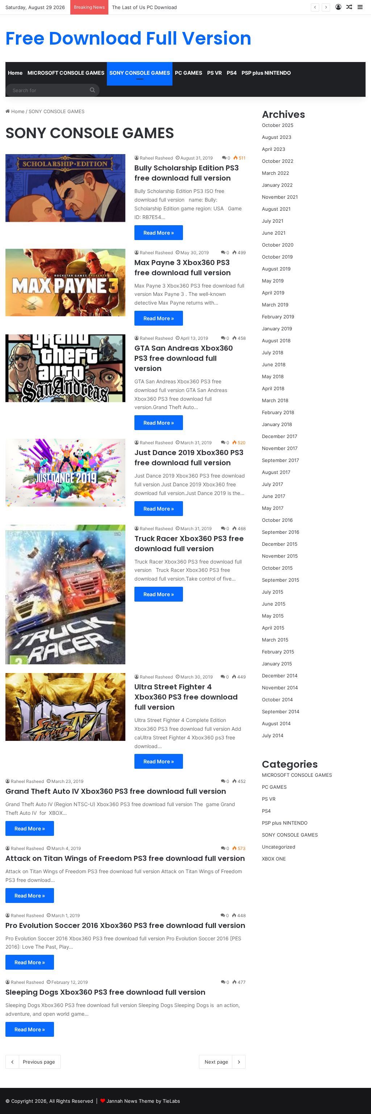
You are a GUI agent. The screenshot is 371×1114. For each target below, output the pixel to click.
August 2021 (276, 209)
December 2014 (279, 675)
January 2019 (277, 328)
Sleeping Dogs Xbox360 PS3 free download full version (105, 992)
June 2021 (273, 233)
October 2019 (277, 257)
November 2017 (279, 448)
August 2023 (276, 137)
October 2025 (277, 125)
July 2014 (272, 735)
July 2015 (272, 592)
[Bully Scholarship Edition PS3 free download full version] (65, 188)
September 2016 (280, 532)
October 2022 (277, 161)
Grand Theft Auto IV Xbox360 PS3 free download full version (115, 791)
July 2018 (272, 352)
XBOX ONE (274, 859)
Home (15, 73)
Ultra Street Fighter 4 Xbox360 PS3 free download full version (186, 697)
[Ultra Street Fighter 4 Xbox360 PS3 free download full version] (65, 707)
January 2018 (277, 424)
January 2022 (277, 185)
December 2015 (279, 544)
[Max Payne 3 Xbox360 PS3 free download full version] (65, 283)
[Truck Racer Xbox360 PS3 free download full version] (65, 595)
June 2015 (273, 604)
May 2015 (273, 616)
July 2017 (272, 484)
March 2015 (275, 640)
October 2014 (277, 699)
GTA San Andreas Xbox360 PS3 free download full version (183, 358)
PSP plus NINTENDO (266, 73)
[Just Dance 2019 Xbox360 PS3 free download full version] (65, 473)
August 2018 (276, 340)
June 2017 (273, 496)
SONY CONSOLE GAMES (139, 73)
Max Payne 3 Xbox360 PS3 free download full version (182, 267)
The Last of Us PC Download (144, 7)
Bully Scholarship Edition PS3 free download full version (186, 173)
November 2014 (280, 687)
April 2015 (273, 628)
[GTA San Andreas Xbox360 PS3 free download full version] (65, 368)
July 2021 (272, 221)
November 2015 (280, 556)
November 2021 (280, 197)
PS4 (232, 73)
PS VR (214, 73)
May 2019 (273, 281)
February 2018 (278, 412)
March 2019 (275, 305)
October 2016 (277, 520)
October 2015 (277, 568)
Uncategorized (278, 847)
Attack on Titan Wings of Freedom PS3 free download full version (125, 858)
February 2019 (278, 316)
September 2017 (280, 460)
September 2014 (280, 711)
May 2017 (272, 508)
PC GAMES (188, 73)
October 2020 (277, 245)
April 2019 (273, 293)
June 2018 (273, 364)
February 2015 (278, 652)
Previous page (39, 1062)
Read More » (158, 233)
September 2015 (280, 580)
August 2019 (276, 269)
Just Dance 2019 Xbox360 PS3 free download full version (188, 457)
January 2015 (277, 664)
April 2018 (273, 388)
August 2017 (276, 472)
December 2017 (279, 436)
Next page (216, 1062)
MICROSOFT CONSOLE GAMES (66, 73)
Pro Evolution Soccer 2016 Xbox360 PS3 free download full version (125, 925)
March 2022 (275, 173)
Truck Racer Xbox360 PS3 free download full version (189, 543)
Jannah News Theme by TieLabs (143, 1101)
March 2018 (275, 400)
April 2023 (273, 149)
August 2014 (276, 723)
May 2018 (273, 376)
